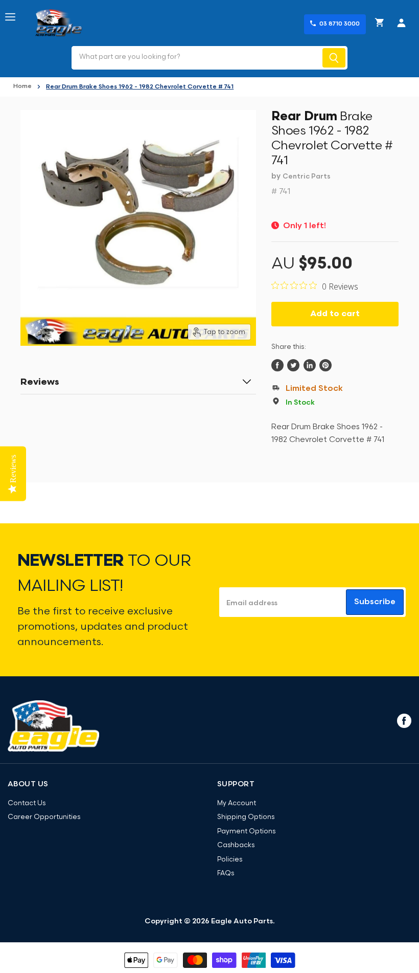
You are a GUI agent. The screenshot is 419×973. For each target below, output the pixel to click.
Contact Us (26, 803)
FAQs (225, 873)
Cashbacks (235, 845)
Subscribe (374, 602)
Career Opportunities (44, 817)
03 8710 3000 (339, 24)
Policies (229, 859)
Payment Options (246, 831)
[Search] (333, 58)
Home (22, 86)
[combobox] (196, 58)
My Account (236, 803)
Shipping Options (245, 817)
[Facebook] (403, 720)
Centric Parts (307, 176)
